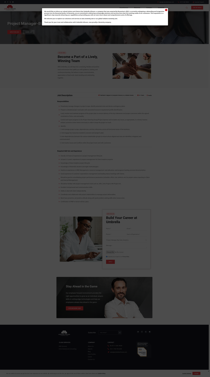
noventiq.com (112, 19)
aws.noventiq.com (88, 19)
